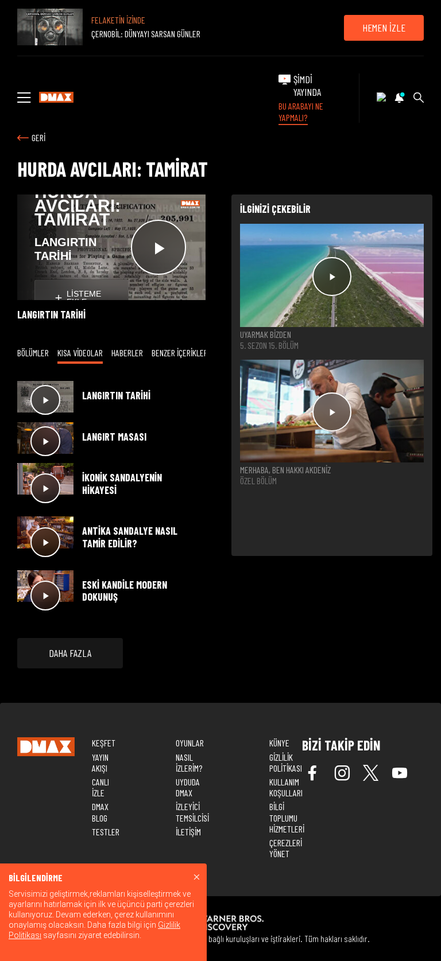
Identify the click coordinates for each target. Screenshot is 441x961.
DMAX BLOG (100, 812)
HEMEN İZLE (383, 27)
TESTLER (105, 831)
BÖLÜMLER (33, 352)
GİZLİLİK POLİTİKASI (285, 762)
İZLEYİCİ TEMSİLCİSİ (192, 812)
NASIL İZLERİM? (189, 762)
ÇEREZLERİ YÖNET (285, 848)
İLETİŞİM (188, 831)
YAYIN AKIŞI (100, 762)
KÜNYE (279, 742)
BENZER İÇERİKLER (180, 352)
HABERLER (127, 352)
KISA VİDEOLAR (80, 352)
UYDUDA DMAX (188, 787)
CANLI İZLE (100, 787)
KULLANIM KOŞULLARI (286, 787)
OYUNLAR (190, 742)
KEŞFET (103, 742)
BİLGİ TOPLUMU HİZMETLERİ (286, 817)
